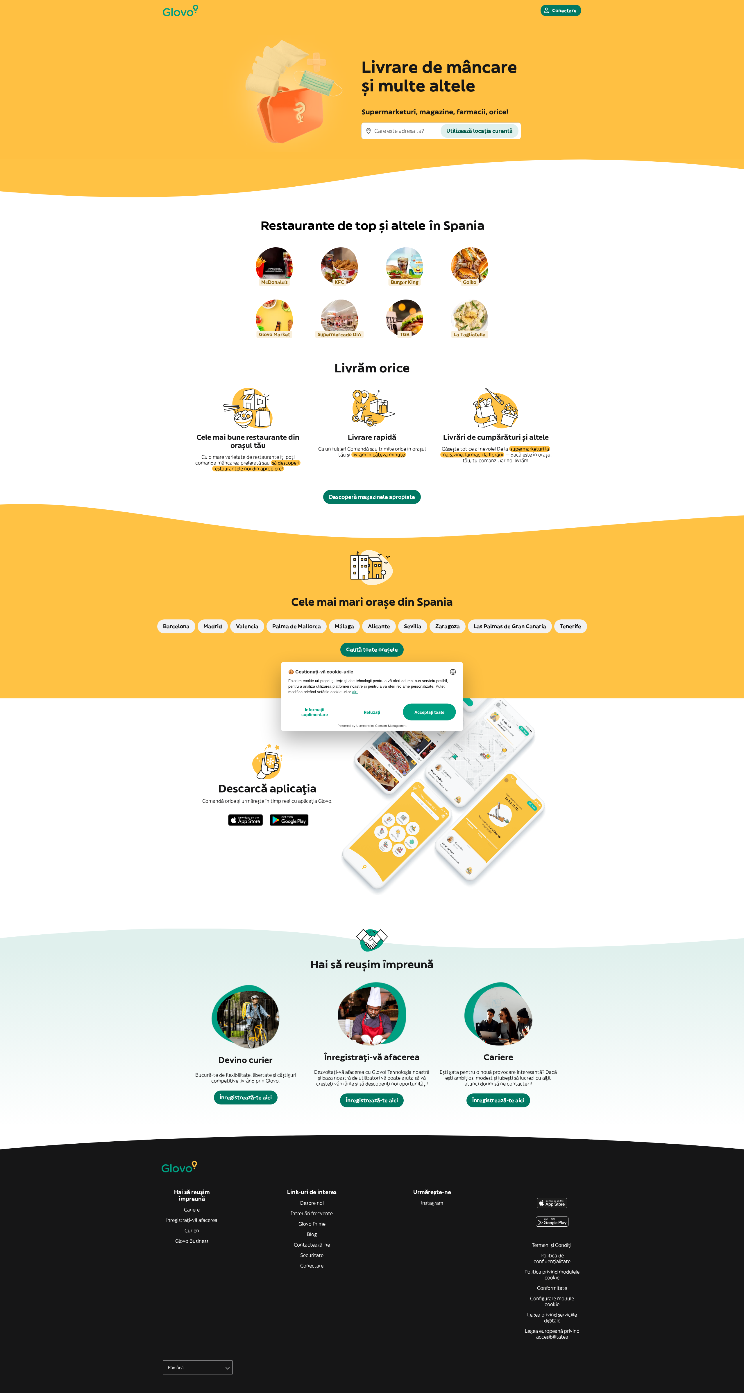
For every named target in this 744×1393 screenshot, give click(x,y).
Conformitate (552, 1288)
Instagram (432, 1203)
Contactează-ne (312, 1245)
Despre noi (312, 1203)
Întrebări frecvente (312, 1213)
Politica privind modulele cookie (552, 1274)
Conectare (311, 1265)
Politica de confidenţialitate (552, 1258)
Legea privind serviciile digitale (552, 1317)
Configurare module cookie (552, 1301)
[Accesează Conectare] (180, 10)
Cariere (192, 1209)
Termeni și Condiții (552, 1245)
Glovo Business (191, 1241)
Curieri (192, 1230)
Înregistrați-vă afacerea (191, 1220)
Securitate (311, 1255)
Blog (312, 1234)
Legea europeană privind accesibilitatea (552, 1334)
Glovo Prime (312, 1224)
